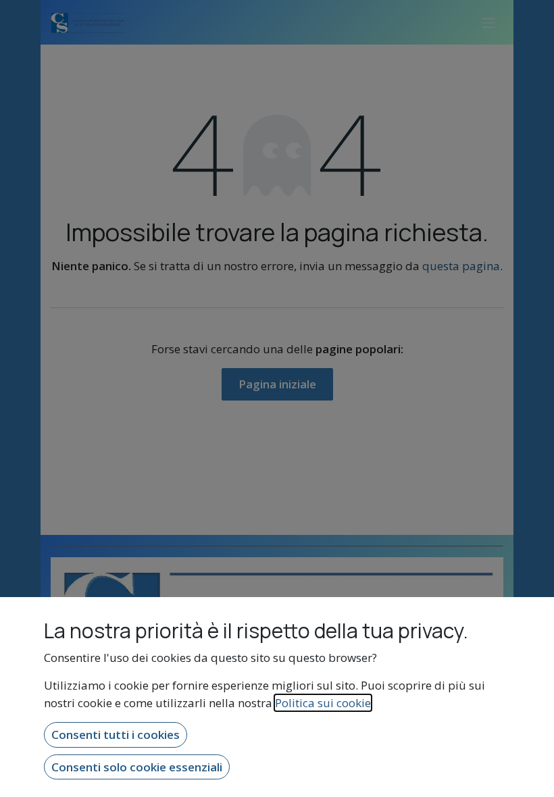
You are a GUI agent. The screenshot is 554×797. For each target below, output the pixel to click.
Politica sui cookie (323, 703)
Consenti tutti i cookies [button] (115, 734)
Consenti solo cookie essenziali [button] (136, 767)
